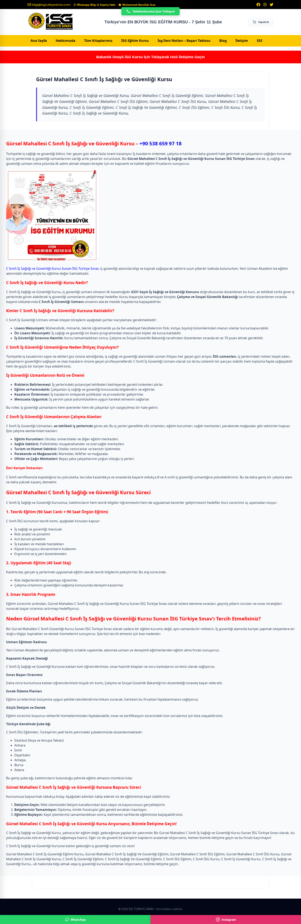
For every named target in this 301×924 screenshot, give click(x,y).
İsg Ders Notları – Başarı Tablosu (184, 40)
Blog (223, 40)
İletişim (241, 40)
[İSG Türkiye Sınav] (51, 21)
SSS (259, 40)
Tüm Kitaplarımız (98, 40)
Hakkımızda (65, 40)
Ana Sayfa (39, 40)
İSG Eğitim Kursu (135, 40)
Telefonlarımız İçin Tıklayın (153, 11)
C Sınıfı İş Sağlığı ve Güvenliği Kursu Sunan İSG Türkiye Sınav (52, 268)
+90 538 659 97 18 (160, 143)
